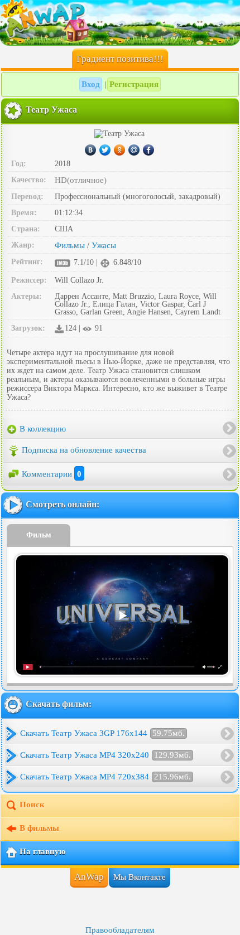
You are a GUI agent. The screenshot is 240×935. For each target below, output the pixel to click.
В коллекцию (41, 428)
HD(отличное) (81, 180)
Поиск (32, 805)
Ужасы (104, 245)
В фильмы (39, 828)
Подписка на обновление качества (84, 449)
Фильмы (70, 245)
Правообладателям (120, 930)
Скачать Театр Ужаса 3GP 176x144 (102, 733)
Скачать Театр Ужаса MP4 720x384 (105, 776)
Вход (90, 84)
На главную (42, 851)
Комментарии (51, 473)
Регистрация (134, 84)
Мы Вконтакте (139, 877)
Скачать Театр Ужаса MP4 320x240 (105, 754)
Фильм (38, 535)
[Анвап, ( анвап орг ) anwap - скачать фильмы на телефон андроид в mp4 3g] (120, 22)
